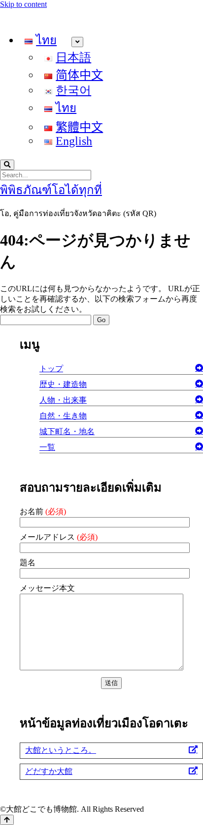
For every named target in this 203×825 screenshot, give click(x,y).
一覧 (47, 447)
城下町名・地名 (67, 431)
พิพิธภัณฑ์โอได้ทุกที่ (51, 190)
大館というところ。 (60, 750)
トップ (51, 368)
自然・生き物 (63, 416)
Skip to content (23, 4)
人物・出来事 (63, 400)
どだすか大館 (48, 771)
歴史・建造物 (63, 384)
